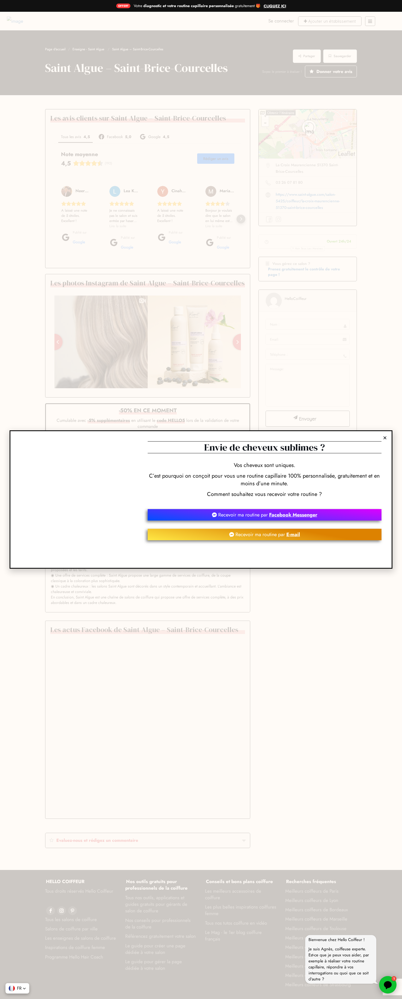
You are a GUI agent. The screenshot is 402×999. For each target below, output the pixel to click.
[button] (385, 438)
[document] (201, 499)
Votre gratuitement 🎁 (197, 5)
